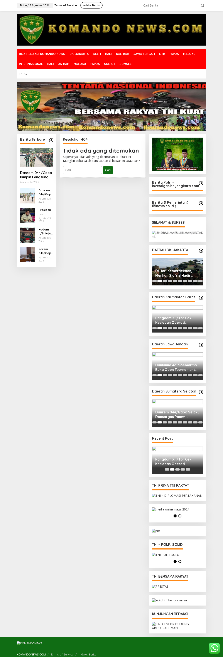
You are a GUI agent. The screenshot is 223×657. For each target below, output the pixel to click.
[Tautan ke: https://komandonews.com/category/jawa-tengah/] (201, 345)
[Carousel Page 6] (180, 281)
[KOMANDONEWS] (111, 29)
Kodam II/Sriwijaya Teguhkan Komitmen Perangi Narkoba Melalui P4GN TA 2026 (46, 231)
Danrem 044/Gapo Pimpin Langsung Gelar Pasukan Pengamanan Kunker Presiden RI (36, 175)
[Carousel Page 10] (200, 281)
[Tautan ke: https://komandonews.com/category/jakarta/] (201, 251)
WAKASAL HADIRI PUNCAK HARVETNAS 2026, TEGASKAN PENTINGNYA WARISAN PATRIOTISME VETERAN (176, 273)
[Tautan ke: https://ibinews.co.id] (51, 140)
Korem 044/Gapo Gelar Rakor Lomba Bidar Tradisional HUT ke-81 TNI (45, 251)
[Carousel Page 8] (190, 281)
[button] (202, 5)
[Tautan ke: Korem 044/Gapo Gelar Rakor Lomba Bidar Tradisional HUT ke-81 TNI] (27, 254)
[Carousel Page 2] (159, 281)
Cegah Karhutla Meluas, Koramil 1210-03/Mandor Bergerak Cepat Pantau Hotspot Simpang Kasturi (176, 320)
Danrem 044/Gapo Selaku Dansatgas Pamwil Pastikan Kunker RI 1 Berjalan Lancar (46, 192)
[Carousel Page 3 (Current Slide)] (165, 281)
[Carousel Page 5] (175, 281)
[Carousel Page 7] (185, 281)
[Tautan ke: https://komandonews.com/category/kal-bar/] (201, 298)
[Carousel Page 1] (154, 281)
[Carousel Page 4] (170, 281)
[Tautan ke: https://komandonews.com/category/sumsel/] (201, 392)
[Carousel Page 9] (195, 281)
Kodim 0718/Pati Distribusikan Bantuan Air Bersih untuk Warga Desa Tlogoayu (177, 367)
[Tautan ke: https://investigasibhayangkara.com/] (201, 183)
